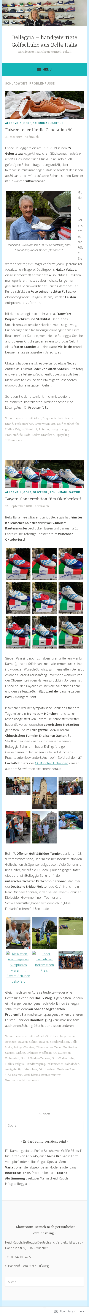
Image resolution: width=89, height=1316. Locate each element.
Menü (47, 69)
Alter (37, 418)
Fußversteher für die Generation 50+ (40, 129)
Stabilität (47, 435)
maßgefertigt (59, 429)
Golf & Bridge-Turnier (35, 1058)
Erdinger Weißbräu (39, 1053)
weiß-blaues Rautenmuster (42, 1075)
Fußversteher (24, 424)
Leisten (44, 429)
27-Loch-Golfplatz (46, 1036)
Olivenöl (40, 492)
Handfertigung (35, 1064)
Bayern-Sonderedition (54, 1042)
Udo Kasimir (13, 1075)
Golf (27, 123)
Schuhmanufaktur (48, 123)
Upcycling (62, 435)
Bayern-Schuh (27, 1042)
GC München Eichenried (51, 763)
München (30, 1069)
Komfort (31, 429)
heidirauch (32, 137)
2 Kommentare (15, 440)
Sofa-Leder (32, 435)
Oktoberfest (47, 1069)
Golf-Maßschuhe (68, 424)
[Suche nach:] (44, 1125)
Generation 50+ (45, 424)
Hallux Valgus (14, 429)
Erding (20, 1053)
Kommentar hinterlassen (22, 1080)
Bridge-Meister (24, 1047)
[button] (18, 565)
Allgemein (13, 123)
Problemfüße (14, 435)
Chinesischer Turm (49, 1047)
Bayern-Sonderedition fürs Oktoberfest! (43, 499)
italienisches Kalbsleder (63, 1064)
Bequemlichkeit (53, 418)
